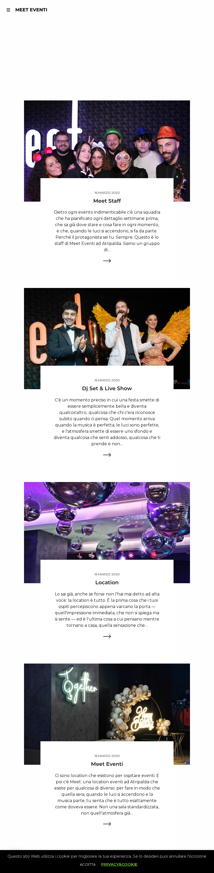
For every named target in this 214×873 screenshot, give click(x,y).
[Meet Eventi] (107, 713)
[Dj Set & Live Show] (107, 338)
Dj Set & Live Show (107, 389)
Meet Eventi (107, 764)
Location (106, 583)
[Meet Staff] (107, 150)
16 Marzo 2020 (107, 193)
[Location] (107, 532)
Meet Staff (107, 201)
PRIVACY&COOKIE (119, 864)
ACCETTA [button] (88, 864)
